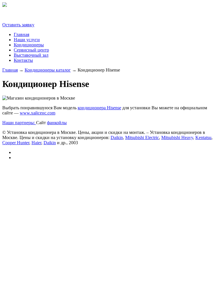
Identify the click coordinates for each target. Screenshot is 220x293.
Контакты (23, 60)
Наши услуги (27, 39)
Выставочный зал (31, 55)
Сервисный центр (31, 49)
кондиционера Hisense (99, 107)
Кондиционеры (29, 44)
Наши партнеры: (19, 122)
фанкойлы (57, 122)
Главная (21, 34)
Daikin (117, 137)
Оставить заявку (18, 24)
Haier (36, 142)
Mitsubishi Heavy (177, 137)
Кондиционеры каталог (48, 70)
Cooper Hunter (15, 142)
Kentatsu (203, 137)
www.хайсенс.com (37, 112)
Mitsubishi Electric (142, 137)
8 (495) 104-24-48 (19, 15)
